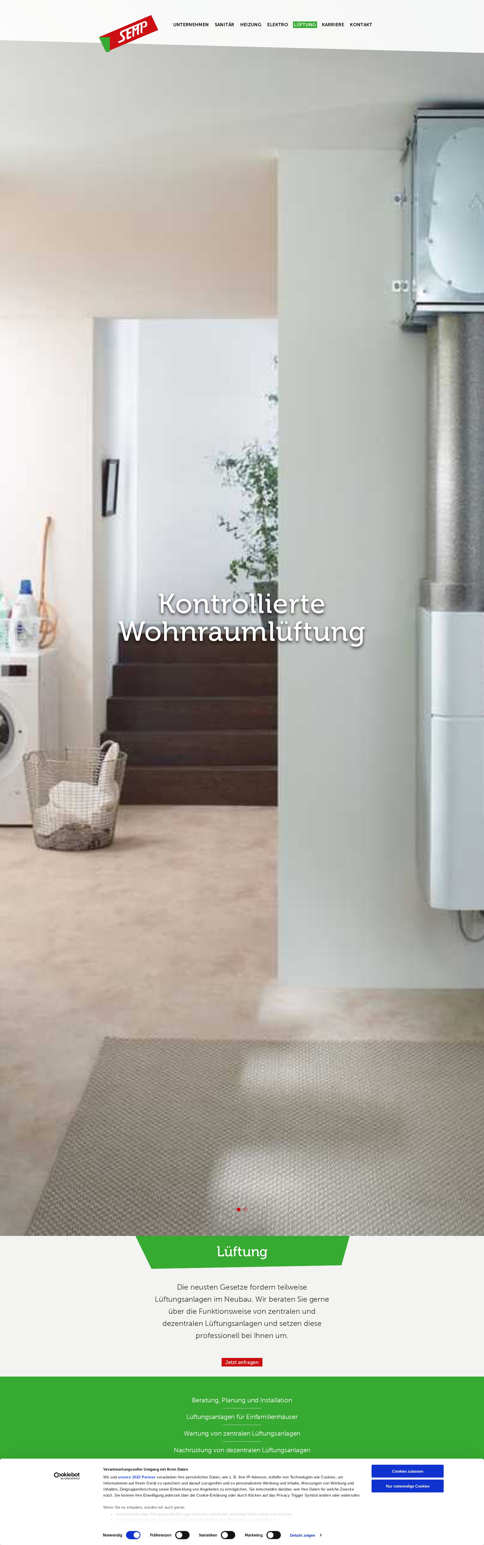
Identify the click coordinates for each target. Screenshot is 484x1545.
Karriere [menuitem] (333, 24)
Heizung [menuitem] (251, 24)
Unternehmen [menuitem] (191, 24)
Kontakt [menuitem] (361, 24)
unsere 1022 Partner (137, 1477)
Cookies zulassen (407, 1471)
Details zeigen (302, 1535)
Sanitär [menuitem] (224, 24)
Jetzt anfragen (242, 1362)
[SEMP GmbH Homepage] (128, 33)
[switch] (182, 1535)
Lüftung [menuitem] (305, 24)
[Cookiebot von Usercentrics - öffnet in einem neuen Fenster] (67, 1476)
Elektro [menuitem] (277, 24)
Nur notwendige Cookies (408, 1486)
